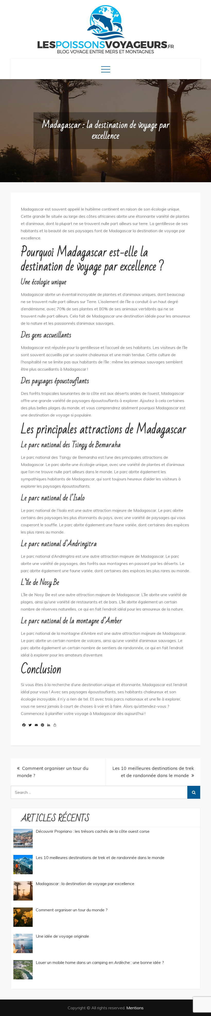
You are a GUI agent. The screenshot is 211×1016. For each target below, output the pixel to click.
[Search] (193, 792)
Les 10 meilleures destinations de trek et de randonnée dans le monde (153, 771)
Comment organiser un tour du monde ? (53, 771)
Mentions (135, 1007)
